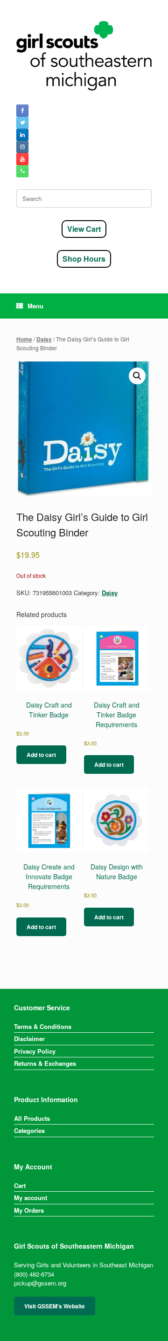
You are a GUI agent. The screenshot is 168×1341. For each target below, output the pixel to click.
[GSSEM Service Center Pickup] (84, 55)
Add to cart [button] (41, 754)
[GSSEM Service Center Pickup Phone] (22, 171)
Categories (29, 1130)
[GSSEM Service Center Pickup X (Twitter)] (22, 123)
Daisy (44, 339)
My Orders (29, 1210)
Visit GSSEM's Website (54, 1306)
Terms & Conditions (42, 1026)
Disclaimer (29, 1038)
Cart (20, 1185)
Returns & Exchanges (45, 1063)
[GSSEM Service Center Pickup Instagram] (22, 147)
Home (24, 339)
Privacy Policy (35, 1051)
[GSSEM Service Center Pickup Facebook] (22, 110)
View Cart (84, 228)
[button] (137, 376)
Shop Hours (84, 258)
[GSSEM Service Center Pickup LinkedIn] (22, 135)
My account (30, 1197)
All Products (32, 1118)
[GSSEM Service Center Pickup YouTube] (22, 159)
